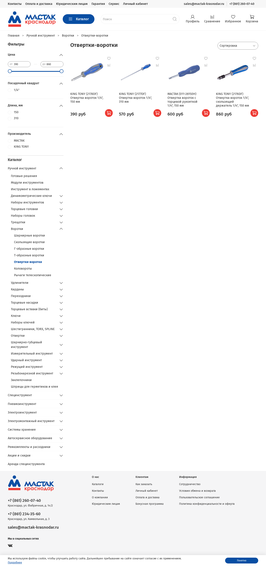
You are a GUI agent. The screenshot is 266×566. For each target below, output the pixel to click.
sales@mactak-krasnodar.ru (204, 4)
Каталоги (98, 484)
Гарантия (98, 4)
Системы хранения (22, 429)
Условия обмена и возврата (197, 490)
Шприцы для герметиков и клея (34, 386)
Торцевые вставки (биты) (29, 309)
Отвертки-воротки (28, 262)
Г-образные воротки (29, 249)
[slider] (10, 71)
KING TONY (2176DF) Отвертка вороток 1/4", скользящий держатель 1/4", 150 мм (232, 99)
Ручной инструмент (22, 168)
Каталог (82, 19)
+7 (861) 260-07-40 (241, 4)
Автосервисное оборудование (30, 438)
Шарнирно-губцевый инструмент (26, 344)
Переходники (21, 296)
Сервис (114, 4)
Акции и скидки (19, 455)
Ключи (16, 316)
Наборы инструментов (27, 202)
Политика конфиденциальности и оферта (207, 504)
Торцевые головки (24, 209)
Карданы (17, 289)
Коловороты (23, 268)
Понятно (241, 560)
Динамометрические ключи (31, 196)
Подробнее (15, 562)
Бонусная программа (150, 504)
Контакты (15, 4)
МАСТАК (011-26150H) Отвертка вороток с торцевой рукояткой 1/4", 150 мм (182, 99)
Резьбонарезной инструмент (32, 373)
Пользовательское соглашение (199, 497)
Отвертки (18, 335)
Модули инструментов (27, 182)
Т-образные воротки (29, 255)
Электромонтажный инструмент (31, 421)
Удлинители (19, 283)
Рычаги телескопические (32, 275)
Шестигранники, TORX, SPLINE (33, 329)
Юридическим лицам (72, 4)
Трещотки (18, 222)
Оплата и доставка (38, 4)
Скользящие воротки (29, 242)
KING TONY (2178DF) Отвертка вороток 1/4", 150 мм (86, 97)
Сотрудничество (189, 484)
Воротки (17, 229)
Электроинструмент (22, 412)
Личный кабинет (135, 4)
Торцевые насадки (24, 302)
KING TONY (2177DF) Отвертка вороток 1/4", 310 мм (135, 97)
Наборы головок (23, 215)
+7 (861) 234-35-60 (24, 514)
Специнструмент (20, 395)
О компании (100, 497)
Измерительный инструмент (32, 353)
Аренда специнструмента (26, 464)
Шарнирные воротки (29, 235)
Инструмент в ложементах (30, 189)
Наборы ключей (23, 322)
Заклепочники (21, 380)
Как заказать (144, 484)
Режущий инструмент (27, 367)
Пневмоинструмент (22, 404)
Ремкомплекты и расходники (29, 447)
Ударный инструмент (26, 360)
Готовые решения (24, 176)
